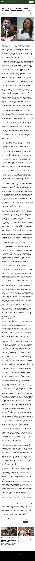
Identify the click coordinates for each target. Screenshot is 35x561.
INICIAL (17, 1)
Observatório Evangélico (7, 1)
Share (31, 13)
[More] (20, 2)
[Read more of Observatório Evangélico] (3, 14)
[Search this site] (24, 2)
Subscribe (31, 1)
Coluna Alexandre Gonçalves (7, 6)
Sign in (27, 1)
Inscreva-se (19, 554)
